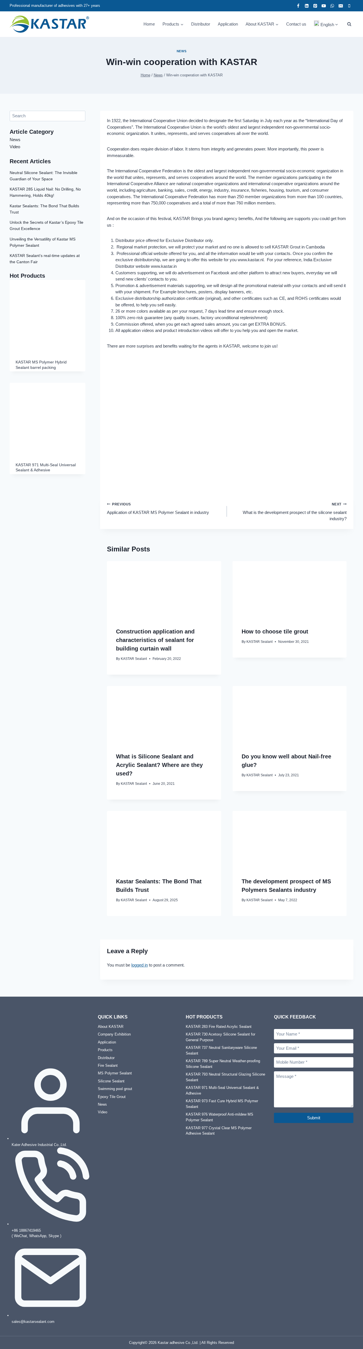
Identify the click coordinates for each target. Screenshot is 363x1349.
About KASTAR (110, 1026)
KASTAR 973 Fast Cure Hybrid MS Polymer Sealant (222, 1104)
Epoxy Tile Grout (112, 1096)
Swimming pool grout (115, 1089)
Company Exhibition (114, 1034)
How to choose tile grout (275, 631)
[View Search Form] (349, 24)
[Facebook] (298, 5)
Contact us (296, 24)
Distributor (200, 24)
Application (228, 24)
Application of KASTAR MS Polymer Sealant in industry (158, 508)
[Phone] (349, 5)
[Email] (340, 5)
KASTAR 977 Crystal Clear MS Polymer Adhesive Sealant (219, 1130)
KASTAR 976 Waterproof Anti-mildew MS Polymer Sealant (219, 1117)
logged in (139, 965)
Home (149, 24)
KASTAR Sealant (134, 659)
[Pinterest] (315, 5)
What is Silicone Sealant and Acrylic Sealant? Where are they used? (159, 765)
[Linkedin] (306, 5)
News (181, 51)
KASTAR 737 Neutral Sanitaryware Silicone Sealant (221, 1050)
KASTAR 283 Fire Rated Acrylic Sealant (219, 1026)
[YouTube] (323, 5)
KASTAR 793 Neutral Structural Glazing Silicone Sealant (225, 1077)
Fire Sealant (108, 1065)
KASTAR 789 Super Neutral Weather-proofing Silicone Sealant (223, 1064)
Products (105, 1050)
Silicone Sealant (111, 1081)
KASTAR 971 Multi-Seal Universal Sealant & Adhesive (222, 1090)
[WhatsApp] (332, 5)
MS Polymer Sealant (115, 1073)
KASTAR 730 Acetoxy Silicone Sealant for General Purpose (220, 1037)
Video (15, 146)
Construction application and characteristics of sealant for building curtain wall (155, 640)
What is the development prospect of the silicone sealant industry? (295, 511)
